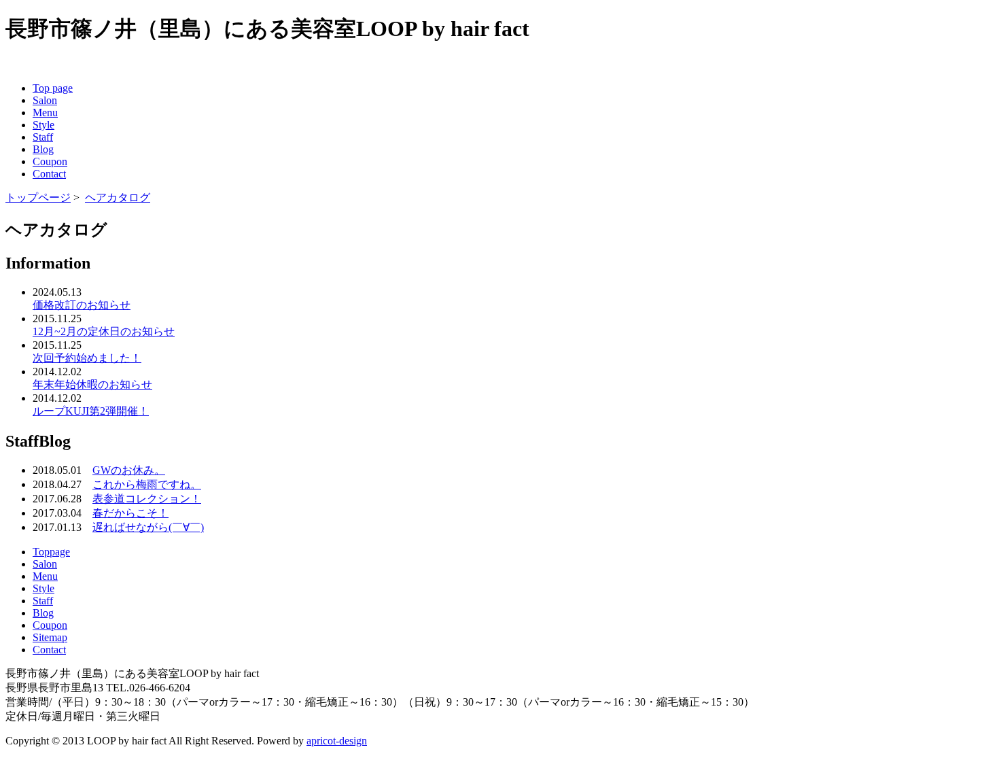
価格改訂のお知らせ (81, 305)
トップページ (38, 197)
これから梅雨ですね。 (146, 484)
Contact (49, 173)
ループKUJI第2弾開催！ (91, 411)
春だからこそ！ (130, 513)
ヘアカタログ (117, 197)
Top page (53, 88)
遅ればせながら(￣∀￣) (148, 527)
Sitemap (50, 637)
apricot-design (336, 740)
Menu (45, 112)
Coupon (50, 161)
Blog (43, 149)
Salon (45, 100)
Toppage (51, 551)
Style (43, 125)
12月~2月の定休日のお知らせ (104, 331)
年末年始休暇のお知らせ (92, 384)
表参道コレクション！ (146, 498)
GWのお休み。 (128, 470)
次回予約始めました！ (87, 358)
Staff (43, 137)
